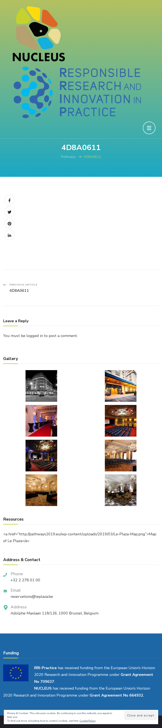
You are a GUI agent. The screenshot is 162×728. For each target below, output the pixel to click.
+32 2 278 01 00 (25, 580)
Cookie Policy (88, 721)
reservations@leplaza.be (32, 596)
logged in (34, 335)
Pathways (68, 156)
